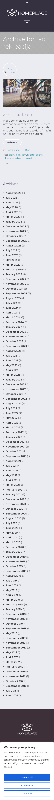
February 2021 (14, 489)
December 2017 (16, 638)
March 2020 (13, 542)
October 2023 (14, 341)
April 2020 (12, 537)
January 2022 (14, 437)
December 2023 (16, 331)
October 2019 (14, 566)
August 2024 (14, 298)
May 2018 (11, 633)
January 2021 (14, 494)
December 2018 (16, 614)
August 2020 (13, 518)
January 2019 (14, 609)
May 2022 (12, 418)
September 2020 (16, 513)
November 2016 (16, 676)
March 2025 (13, 264)
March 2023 (13, 374)
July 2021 (11, 465)
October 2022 (14, 394)
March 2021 (13, 485)
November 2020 (16, 504)
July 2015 (11, 690)
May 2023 (12, 365)
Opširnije (12, 142)
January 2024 (14, 327)
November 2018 (16, 619)
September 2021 (16, 456)
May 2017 (11, 652)
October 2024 (14, 288)
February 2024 (15, 322)
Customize (27, 785)
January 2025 (14, 274)
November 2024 (16, 284)
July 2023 (11, 355)
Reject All (27, 793)
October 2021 (14, 451)
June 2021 (12, 470)
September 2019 (16, 571)
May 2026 (12, 207)
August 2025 (13, 245)
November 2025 (16, 231)
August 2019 (13, 575)
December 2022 (16, 384)
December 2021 (16, 441)
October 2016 (14, 681)
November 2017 (15, 642)
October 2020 (14, 508)
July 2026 (11, 197)
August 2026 (13, 193)
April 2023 (12, 370)
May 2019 (11, 590)
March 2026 (13, 217)
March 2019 (13, 599)
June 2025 (12, 255)
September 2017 (16, 647)
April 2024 (12, 312)
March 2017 (13, 662)
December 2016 (16, 671)
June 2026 (12, 202)
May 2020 (12, 532)
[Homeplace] (27, 728)
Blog (27, 150)
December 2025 (16, 226)
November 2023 (16, 336)
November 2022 (16, 389)
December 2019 (16, 556)
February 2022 (15, 432)
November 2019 (16, 561)
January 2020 (14, 552)
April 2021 (12, 480)
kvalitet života (35, 154)
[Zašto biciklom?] (27, 93)
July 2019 (11, 580)
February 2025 (15, 269)
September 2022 (16, 398)
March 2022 (13, 427)
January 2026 (14, 221)
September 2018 (16, 628)
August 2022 (13, 403)
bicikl (11, 154)
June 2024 (12, 307)
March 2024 (13, 317)
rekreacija (8, 158)
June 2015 (12, 695)
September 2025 (16, 240)
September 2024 (16, 293)
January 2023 (14, 379)
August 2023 (13, 351)
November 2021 (15, 446)
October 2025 (14, 236)
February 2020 (15, 547)
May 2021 (11, 475)
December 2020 (16, 499)
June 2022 (12, 413)
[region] (27, 771)
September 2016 (16, 686)
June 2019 (12, 585)
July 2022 (11, 408)
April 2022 (12, 422)
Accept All (27, 777)
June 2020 (12, 528)
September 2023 (16, 346)
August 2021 (13, 461)
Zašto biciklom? (18, 114)
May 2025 (12, 260)
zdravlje (19, 158)
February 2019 (14, 604)
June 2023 (12, 360)
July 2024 (11, 303)
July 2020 (11, 523)
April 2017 (12, 657)
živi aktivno (30, 158)
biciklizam (20, 154)
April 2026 (12, 212)
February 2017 (14, 666)
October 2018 (14, 623)
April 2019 (12, 595)
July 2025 (11, 250)
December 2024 (16, 279)
